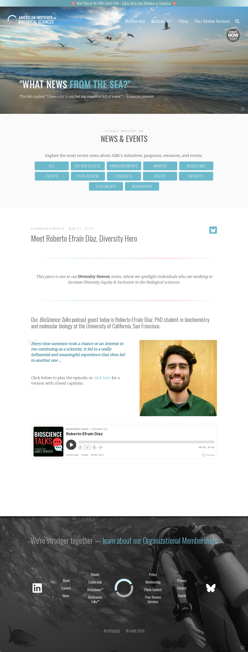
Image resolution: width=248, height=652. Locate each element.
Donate (95, 574)
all (52, 166)
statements (106, 186)
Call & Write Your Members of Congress (146, 3)
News (114, 21)
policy (160, 176)
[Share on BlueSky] (213, 230)
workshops (142, 186)
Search (182, 595)
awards (160, 166)
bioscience (196, 166)
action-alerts (88, 166)
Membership (135, 21)
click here (102, 377)
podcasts (124, 176)
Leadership (95, 582)
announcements (124, 166)
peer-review (88, 176)
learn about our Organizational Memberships (159, 540)
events (52, 176)
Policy (183, 21)
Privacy (182, 580)
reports (196, 176)
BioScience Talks (95, 599)
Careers (66, 588)
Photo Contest (153, 589)
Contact (182, 588)
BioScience (161, 21)
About (66, 580)
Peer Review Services (212, 21)
